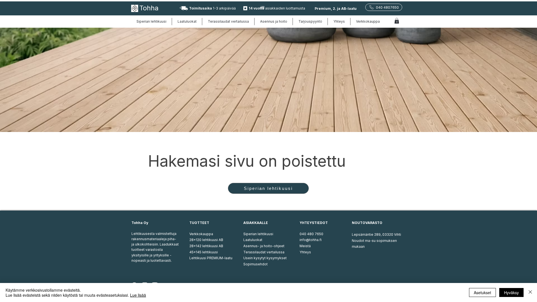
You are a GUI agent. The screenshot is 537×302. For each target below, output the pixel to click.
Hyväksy (511, 292)
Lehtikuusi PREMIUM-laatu (210, 258)
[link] (396, 20)
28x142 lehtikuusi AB (206, 246)
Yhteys (305, 252)
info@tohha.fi (311, 240)
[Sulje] (530, 292)
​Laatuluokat (252, 240)
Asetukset (482, 292)
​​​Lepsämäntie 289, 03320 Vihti (376, 234)
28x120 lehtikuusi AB (206, 240)
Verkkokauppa (201, 234)
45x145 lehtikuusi (203, 252)
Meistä (305, 246)
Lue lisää (138, 295)
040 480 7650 (311, 234)
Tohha (149, 8)
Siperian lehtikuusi (258, 234)
